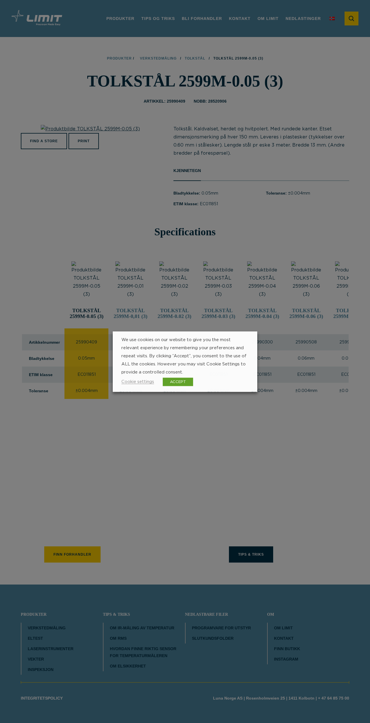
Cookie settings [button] (137, 381)
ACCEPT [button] (178, 382)
